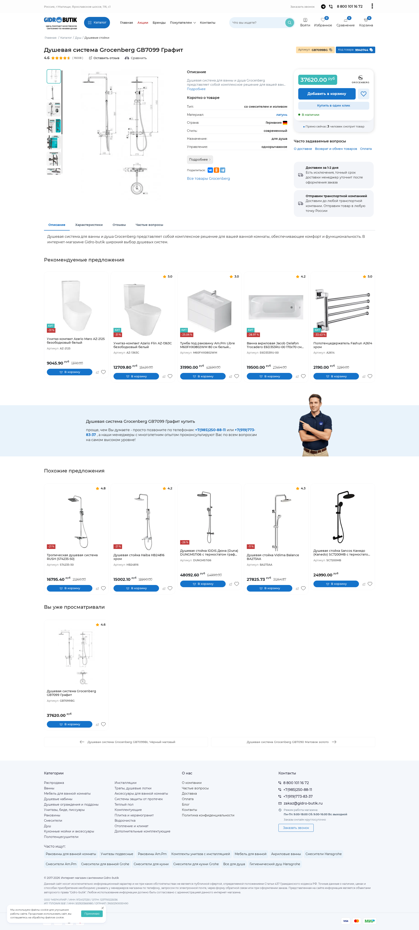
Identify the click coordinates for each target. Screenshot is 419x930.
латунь (281, 115)
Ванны (49, 788)
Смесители (53, 821)
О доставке (303, 149)
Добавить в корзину (326, 94)
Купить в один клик (333, 105)
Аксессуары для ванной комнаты (141, 794)
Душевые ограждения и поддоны (71, 804)
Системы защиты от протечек (139, 799)
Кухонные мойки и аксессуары (69, 831)
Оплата (366, 149)
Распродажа (54, 783)
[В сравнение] (97, 372)
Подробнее (196, 89)
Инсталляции (126, 783)
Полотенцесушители (61, 837)
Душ (47, 826)
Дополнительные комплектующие (142, 831)
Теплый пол (124, 804)
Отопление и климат (131, 826)
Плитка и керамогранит (134, 815)
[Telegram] (222, 170)
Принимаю (91, 913)
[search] (289, 22)
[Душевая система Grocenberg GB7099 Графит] (76, 657)
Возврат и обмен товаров (336, 149)
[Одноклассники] (216, 170)
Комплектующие (128, 810)
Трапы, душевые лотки (133, 788)
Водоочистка (125, 821)
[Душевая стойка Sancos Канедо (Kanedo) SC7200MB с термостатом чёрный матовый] (342, 517)
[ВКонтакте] (210, 170)
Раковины (52, 815)
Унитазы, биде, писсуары (64, 810)
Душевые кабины (58, 799)
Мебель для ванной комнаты (67, 794)
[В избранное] (363, 94)
